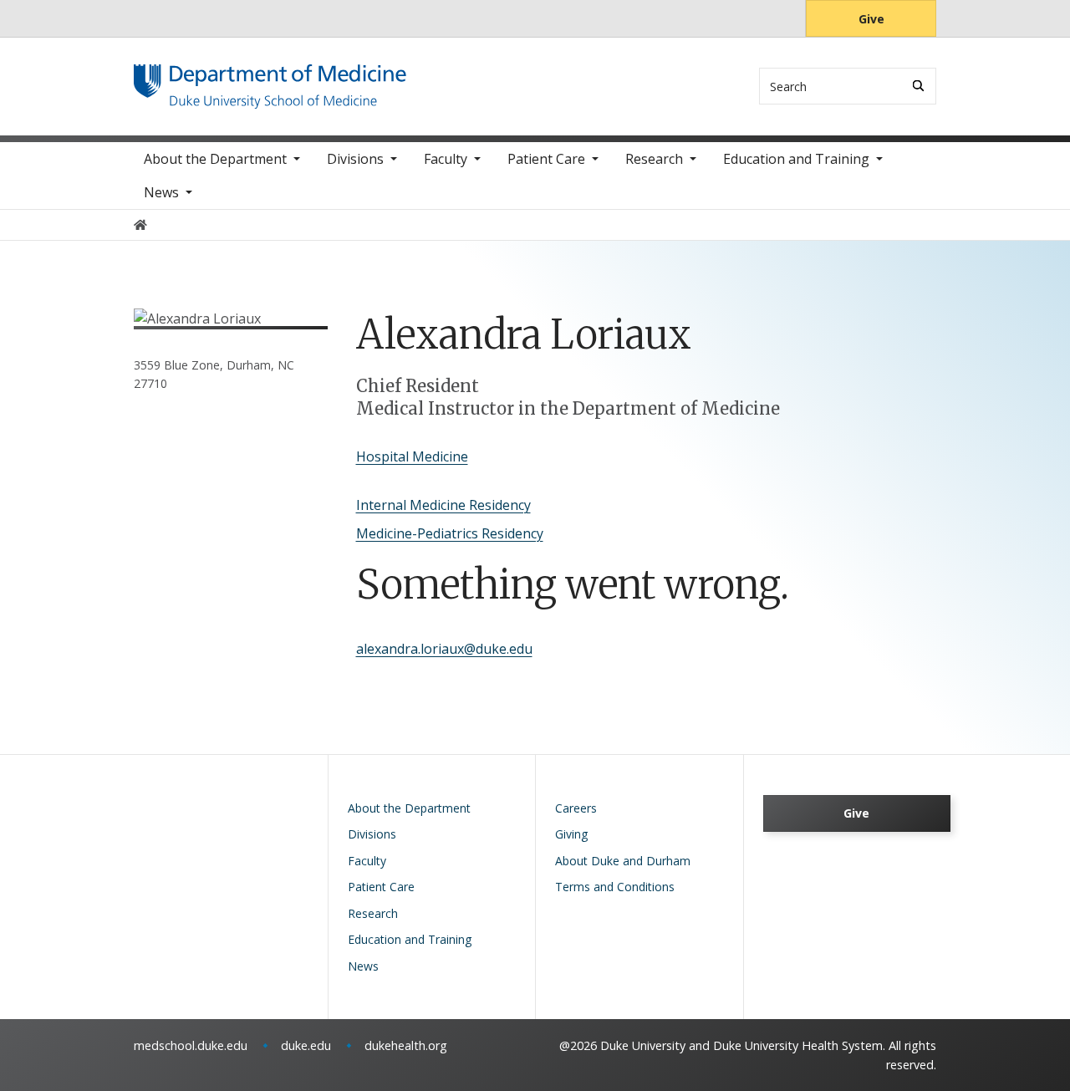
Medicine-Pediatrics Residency (449, 533)
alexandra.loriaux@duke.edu (444, 649)
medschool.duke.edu (190, 1045)
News (161, 192)
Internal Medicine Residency (443, 505)
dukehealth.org (405, 1045)
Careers (576, 808)
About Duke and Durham (622, 861)
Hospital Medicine (412, 456)
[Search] (918, 86)
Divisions (355, 159)
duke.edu (306, 1045)
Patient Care (546, 159)
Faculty (445, 159)
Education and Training (796, 159)
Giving (571, 834)
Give (871, 19)
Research (654, 159)
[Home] (270, 79)
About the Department (215, 159)
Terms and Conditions (615, 887)
